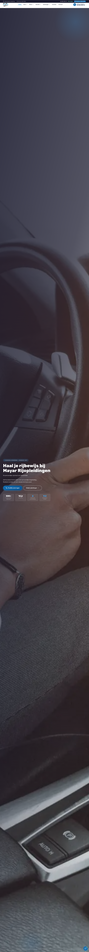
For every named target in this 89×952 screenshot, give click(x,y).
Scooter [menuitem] (38, 4)
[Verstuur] (85, 941)
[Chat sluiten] (85, 948)
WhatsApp (70, 1)
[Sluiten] (85, 908)
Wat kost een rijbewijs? (68, 935)
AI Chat (67, 912)
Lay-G (77, 944)
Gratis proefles (66, 937)
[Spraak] (63, 941)
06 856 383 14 (63, 1)
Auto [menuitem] (24, 4)
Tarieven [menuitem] (54, 4)
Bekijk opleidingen (31, 488)
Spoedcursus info (79, 935)
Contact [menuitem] (60, 4)
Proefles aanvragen (14, 488)
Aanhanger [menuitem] (46, 4)
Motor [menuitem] (30, 4)
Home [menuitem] (19, 4)
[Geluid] (82, 908)
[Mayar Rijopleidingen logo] (5, 4)
